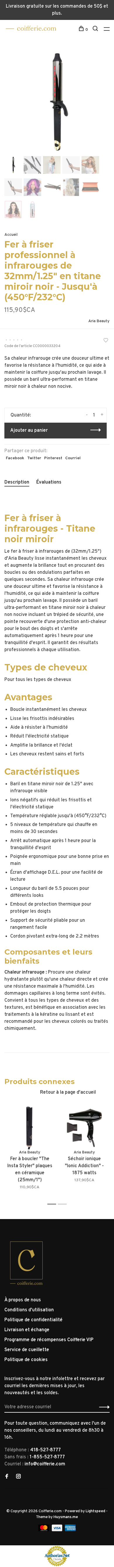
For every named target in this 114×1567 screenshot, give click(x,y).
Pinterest (53, 458)
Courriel (73, 458)
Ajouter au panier (29, 430)
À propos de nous (22, 1300)
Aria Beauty (99, 321)
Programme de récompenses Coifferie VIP (49, 1340)
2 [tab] (64, 1204)
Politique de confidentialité (33, 1320)
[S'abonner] (103, 1407)
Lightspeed (95, 1511)
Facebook (15, 458)
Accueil (11, 234)
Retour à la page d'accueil (68, 1092)
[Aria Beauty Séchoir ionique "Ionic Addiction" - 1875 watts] (84, 1126)
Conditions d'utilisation (29, 1310)
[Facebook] (6, 1477)
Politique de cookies (26, 1360)
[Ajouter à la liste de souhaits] (105, 341)
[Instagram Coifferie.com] (18, 1477)
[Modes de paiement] (44, 1530)
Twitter (34, 458)
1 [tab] (53, 1204)
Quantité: (21, 415)
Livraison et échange (26, 1330)
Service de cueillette (26, 1350)
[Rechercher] (96, 29)
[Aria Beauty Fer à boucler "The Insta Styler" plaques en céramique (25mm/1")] (30, 1126)
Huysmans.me (65, 1517)
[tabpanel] (57, 102)
